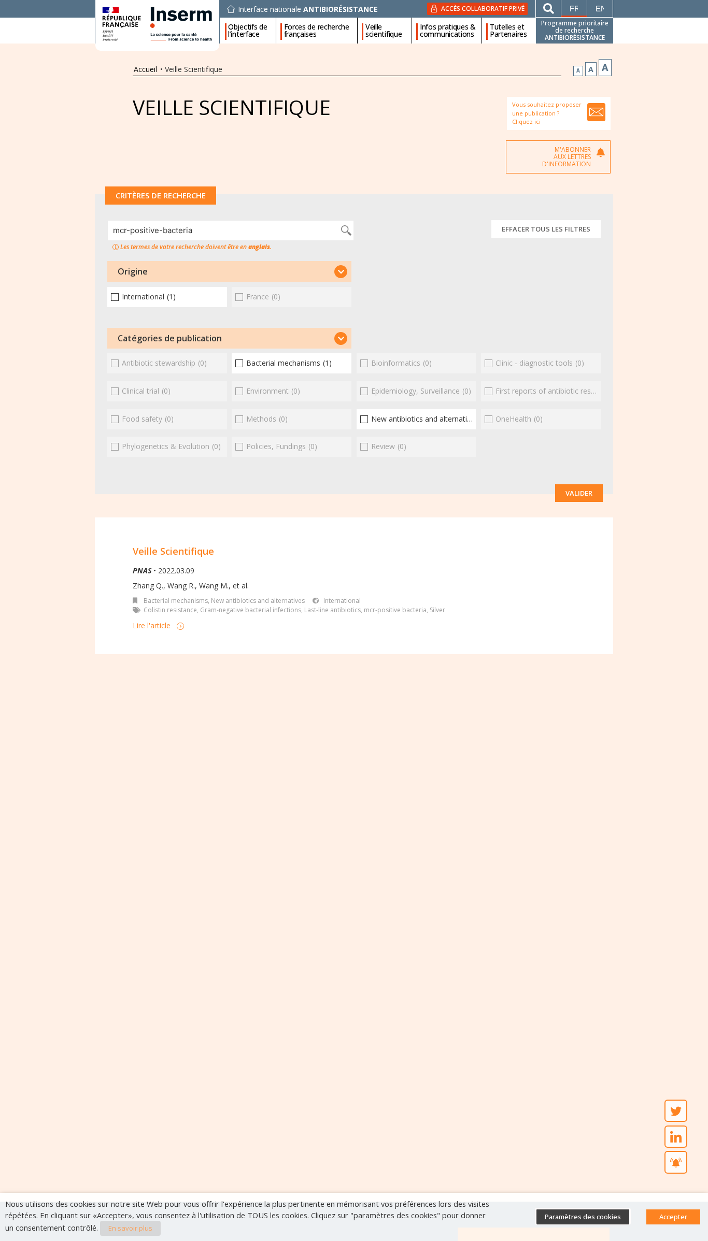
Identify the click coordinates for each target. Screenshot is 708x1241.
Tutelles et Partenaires (508, 30)
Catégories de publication (170, 338)
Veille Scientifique (173, 551)
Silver (437, 609)
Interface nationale (308, 9)
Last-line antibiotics (332, 609)
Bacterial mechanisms (176, 600)
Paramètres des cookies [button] (583, 1216)
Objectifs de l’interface (247, 30)
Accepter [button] (673, 1216)
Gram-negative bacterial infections (250, 609)
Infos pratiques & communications (448, 30)
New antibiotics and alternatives (258, 600)
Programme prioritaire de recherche (574, 30)
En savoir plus (130, 1228)
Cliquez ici (526, 121)
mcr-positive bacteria (395, 609)
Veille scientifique (383, 30)
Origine (133, 271)
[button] (229, 271)
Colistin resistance (170, 609)
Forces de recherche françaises (316, 30)
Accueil (145, 69)
